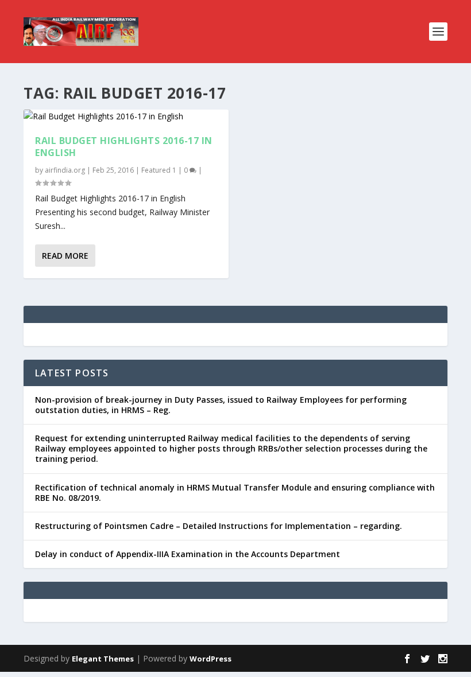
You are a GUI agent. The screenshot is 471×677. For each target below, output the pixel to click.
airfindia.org (65, 170)
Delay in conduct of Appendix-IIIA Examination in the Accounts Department (187, 553)
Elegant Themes (103, 658)
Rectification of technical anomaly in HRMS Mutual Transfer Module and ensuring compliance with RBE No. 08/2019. (235, 492)
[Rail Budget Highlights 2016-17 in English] (126, 116)
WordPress (210, 658)
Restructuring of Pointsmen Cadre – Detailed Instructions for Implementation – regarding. (218, 525)
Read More (65, 255)
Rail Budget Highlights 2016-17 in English (124, 146)
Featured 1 (158, 170)
